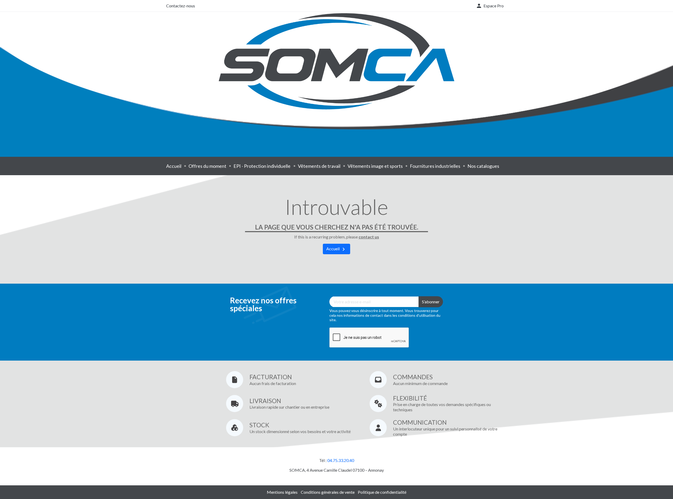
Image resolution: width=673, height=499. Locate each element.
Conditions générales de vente (328, 492)
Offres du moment (207, 166)
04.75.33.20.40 (340, 460)
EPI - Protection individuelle (261, 166)
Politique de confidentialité (382, 492)
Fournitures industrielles (435, 166)
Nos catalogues (483, 166)
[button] (490, 6)
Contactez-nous (180, 5)
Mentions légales (282, 492)
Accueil (173, 166)
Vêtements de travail (319, 166)
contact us (369, 236)
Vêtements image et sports (375, 166)
